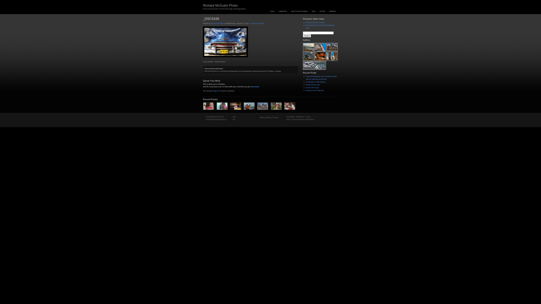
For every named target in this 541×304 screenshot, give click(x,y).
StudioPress (309, 119)
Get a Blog (291, 117)
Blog (313, 11)
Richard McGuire (217, 23)
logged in (216, 91)
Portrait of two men (313, 85)
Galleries (332, 11)
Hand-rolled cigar (312, 88)
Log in (308, 117)
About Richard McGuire (299, 11)
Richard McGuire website (315, 23)
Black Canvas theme (294, 119)
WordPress (300, 117)
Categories (283, 11)
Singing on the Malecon (315, 90)
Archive (322, 11)
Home (272, 11)
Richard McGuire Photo (220, 5)
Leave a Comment (257, 23)
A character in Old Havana (316, 82)
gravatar (255, 87)
